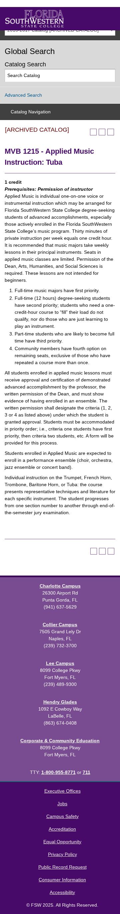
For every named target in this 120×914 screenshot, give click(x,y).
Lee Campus (60, 663)
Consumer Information (62, 879)
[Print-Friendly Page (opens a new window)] (102, 132)
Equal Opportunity (62, 841)
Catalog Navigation (31, 111)
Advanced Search (23, 95)
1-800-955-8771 (58, 772)
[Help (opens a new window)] (110, 132)
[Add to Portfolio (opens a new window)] (93, 132)
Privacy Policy (62, 854)
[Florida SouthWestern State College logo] (34, 18)
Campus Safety (62, 816)
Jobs (62, 803)
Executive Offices (62, 791)
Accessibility (62, 892)
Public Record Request (62, 867)
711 (86, 772)
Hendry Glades (60, 702)
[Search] (109, 75)
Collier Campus (60, 624)
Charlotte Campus (60, 586)
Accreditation (62, 829)
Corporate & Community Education (60, 740)
